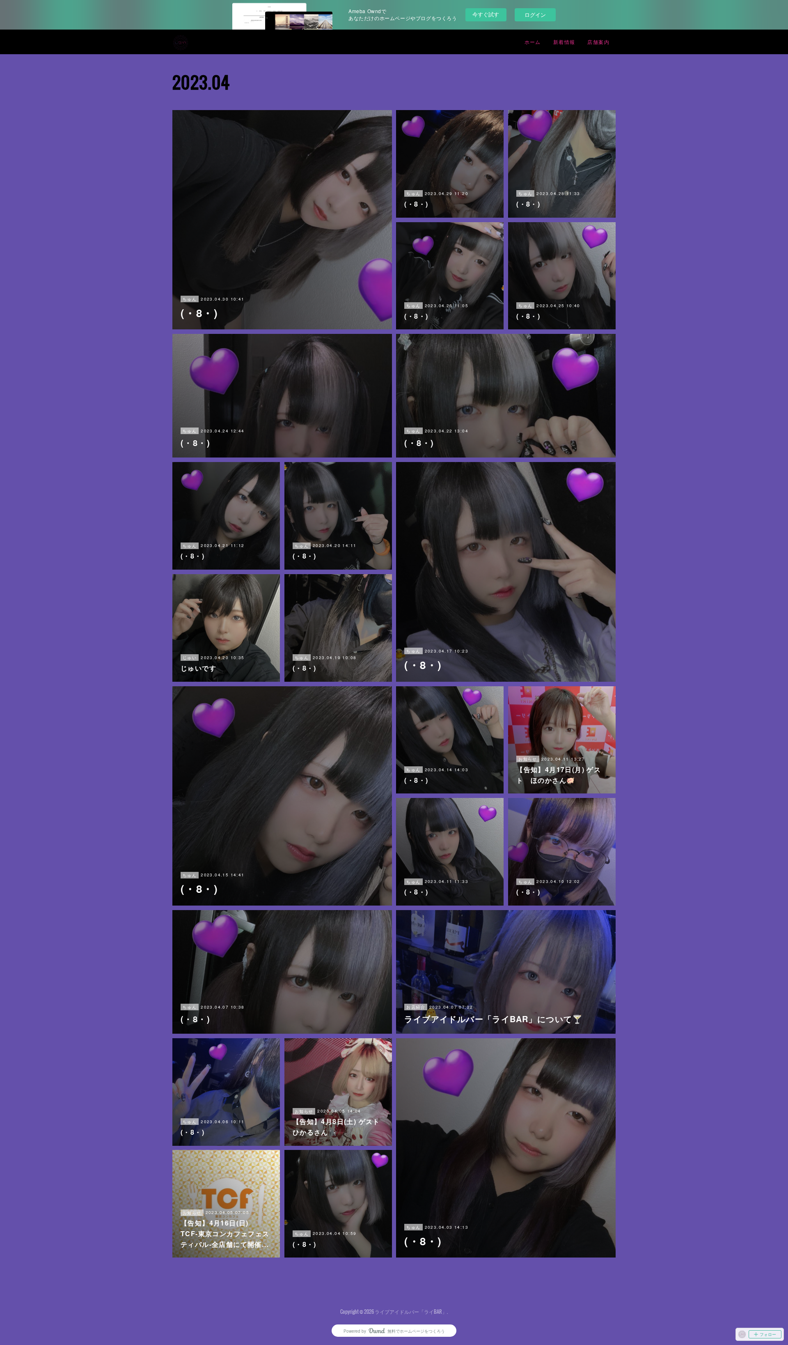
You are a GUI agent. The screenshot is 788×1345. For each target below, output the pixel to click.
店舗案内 (598, 41)
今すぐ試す (485, 14)
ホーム (533, 41)
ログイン (535, 14)
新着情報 (564, 41)
